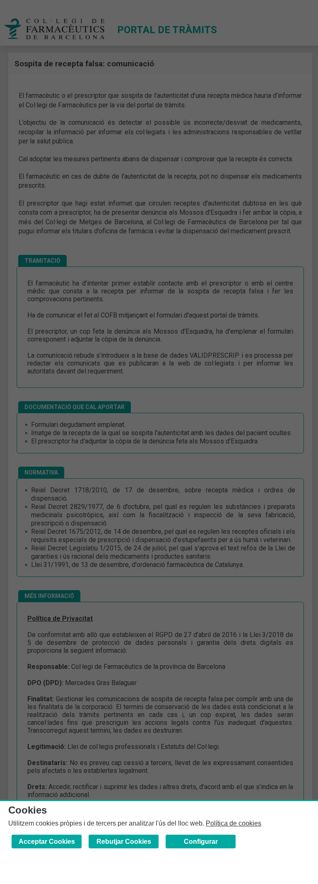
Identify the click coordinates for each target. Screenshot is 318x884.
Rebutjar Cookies (123, 841)
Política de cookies (233, 823)
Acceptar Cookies (47, 841)
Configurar (201, 841)
